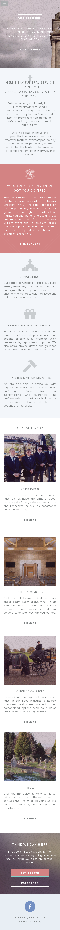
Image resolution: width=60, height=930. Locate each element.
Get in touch (30, 872)
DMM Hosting (34, 921)
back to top (30, 882)
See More (30, 520)
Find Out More (30, 49)
